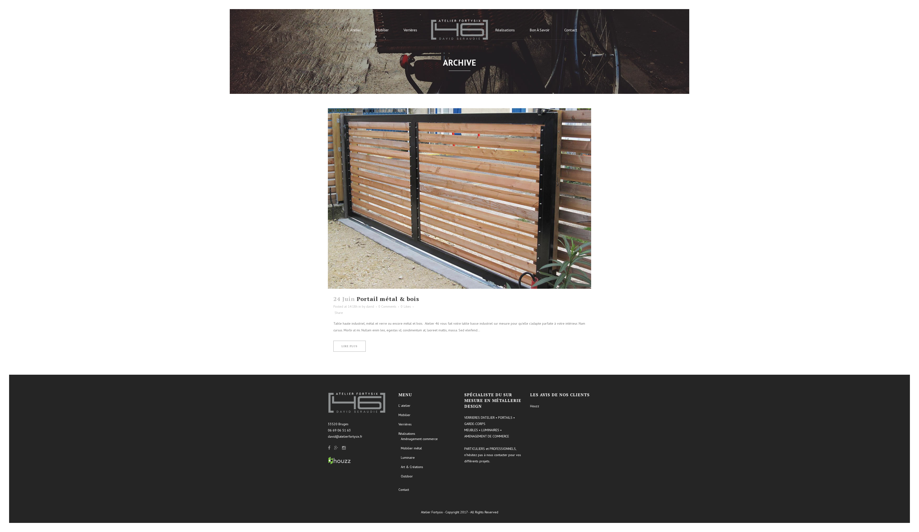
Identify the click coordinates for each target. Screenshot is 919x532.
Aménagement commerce (419, 439)
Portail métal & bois (388, 299)
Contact (403, 489)
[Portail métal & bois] (459, 198)
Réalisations (406, 433)
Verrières (405, 424)
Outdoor (407, 476)
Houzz (534, 406)
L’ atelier (404, 405)
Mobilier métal (411, 448)
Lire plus (350, 346)
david (370, 306)
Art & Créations (412, 467)
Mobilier (404, 415)
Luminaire (408, 457)
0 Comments (387, 306)
